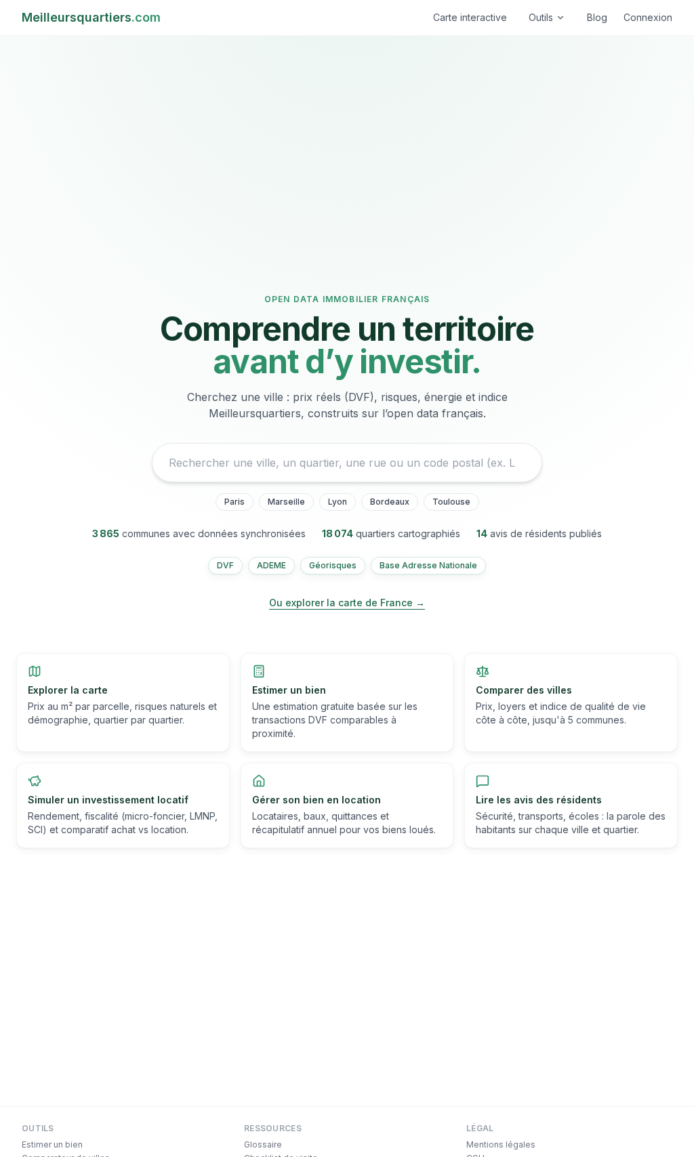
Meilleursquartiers (91, 17)
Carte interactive (470, 17)
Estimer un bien (52, 1144)
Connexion (648, 17)
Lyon (337, 502)
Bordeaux (389, 502)
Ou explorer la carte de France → (347, 602)
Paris (234, 502)
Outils (541, 17)
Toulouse (451, 502)
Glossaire (263, 1144)
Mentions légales (500, 1144)
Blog (597, 17)
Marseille (286, 502)
